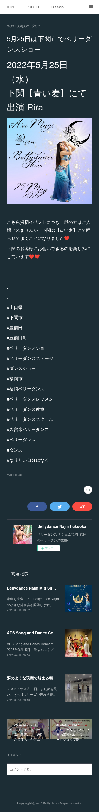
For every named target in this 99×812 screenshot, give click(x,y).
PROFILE (33, 6)
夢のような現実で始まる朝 (30, 678)
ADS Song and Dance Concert (35, 632)
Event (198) (14, 475)
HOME (10, 6)
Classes (57, 6)
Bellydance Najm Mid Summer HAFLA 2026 (47, 588)
